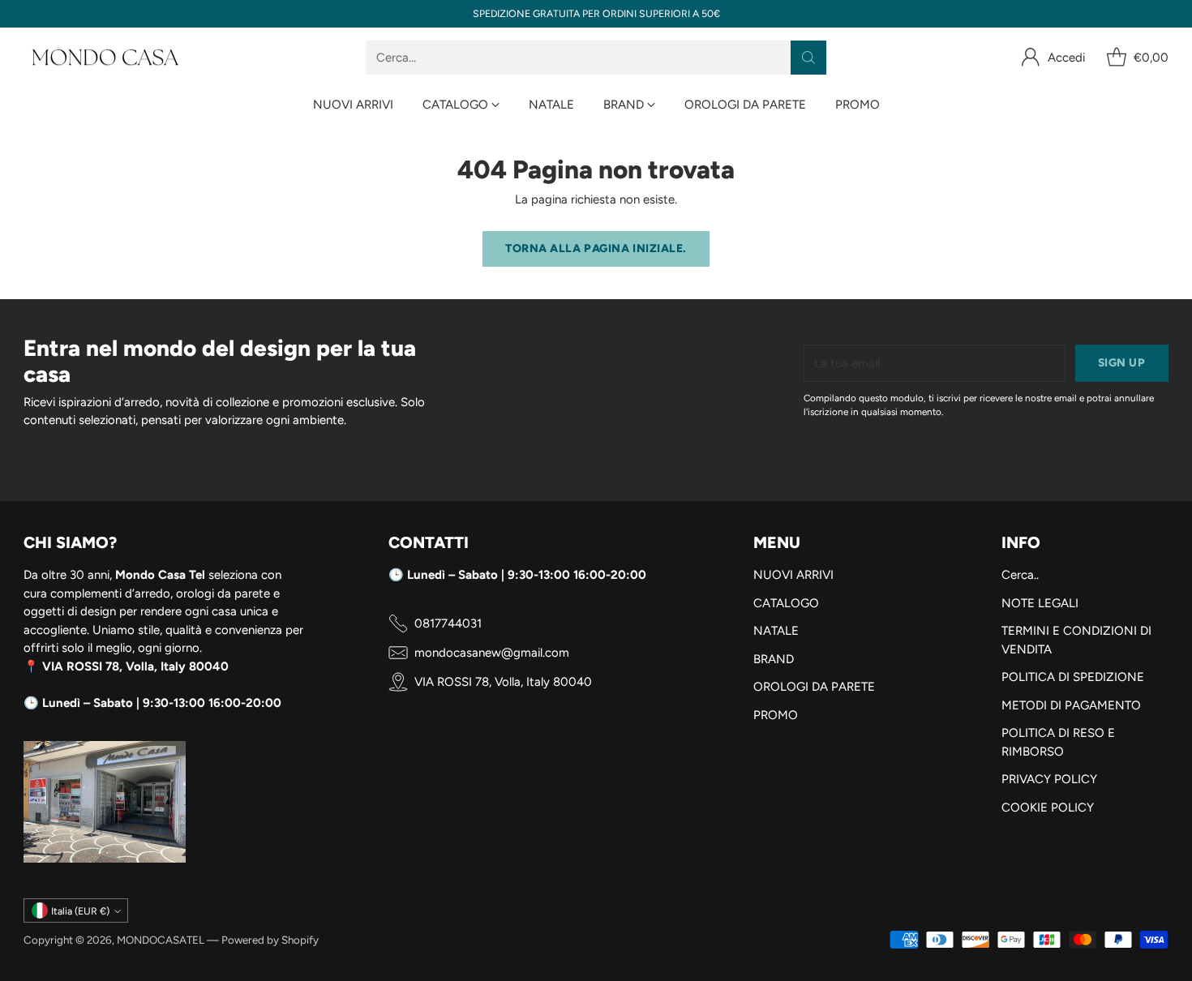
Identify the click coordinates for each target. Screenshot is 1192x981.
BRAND (773, 659)
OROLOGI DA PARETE (814, 686)
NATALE (776, 630)
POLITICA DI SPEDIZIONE (1072, 677)
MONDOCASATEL (160, 939)
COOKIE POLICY (1047, 807)
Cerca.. (1020, 575)
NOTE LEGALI (1039, 603)
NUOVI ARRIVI (793, 575)
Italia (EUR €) (80, 911)
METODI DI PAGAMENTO (1071, 705)
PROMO (775, 715)
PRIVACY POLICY (1049, 779)
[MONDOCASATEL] (105, 58)
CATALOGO (786, 603)
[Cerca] (808, 58)
